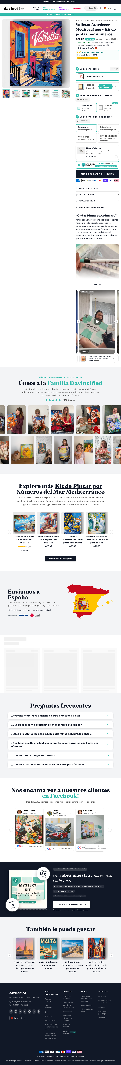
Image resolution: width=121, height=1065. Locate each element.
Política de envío (47, 1061)
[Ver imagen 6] (56, 93)
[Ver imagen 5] (46, 93)
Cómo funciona (48, 1006)
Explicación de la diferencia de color (51, 1026)
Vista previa (84, 99)
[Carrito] (114, 8)
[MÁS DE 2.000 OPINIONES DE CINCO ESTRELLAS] (60, 434)
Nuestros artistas (66, 1025)
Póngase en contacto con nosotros (86, 998)
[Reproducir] (97, 322)
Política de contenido (80, 1061)
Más (96, 8)
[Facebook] (11, 1011)
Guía (113, 69)
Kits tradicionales (64, 8)
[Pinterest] (29, 1011)
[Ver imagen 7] (65, 93)
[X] (34, 1011)
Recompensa (50, 1020)
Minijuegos (77, 8)
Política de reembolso (63, 1061)
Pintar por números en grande (68, 1017)
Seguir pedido (86, 1005)
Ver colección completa (60, 558)
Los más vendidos (36, 8)
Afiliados (101, 1007)
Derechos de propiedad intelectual (102, 1061)
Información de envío (87, 1010)
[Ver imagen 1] (6, 93)
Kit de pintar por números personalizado (68, 1004)
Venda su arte (69, 1032)
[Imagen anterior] (5, 53)
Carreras (102, 1017)
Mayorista (102, 996)
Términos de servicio (31, 1061)
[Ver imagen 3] (26, 93)
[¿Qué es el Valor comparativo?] (118, 39)
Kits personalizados (49, 8)
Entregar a (86, 48)
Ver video (85, 351)
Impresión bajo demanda (104, 1001)
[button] (97, 152)
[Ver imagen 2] (16, 93)
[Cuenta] (100, 8)
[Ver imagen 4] (36, 93)
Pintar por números (67, 997)
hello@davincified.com (21, 1001)
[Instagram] (15, 1011)
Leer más (97, 284)
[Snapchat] (38, 1011)
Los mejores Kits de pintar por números (50, 1035)
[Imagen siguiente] (66, 53)
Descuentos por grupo (103, 1012)
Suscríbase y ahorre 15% (69, 904)
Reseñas (48, 1016)
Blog (46, 1012)
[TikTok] (24, 1011)
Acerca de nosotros (49, 1000)
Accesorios (67, 1011)
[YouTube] (20, 1011)
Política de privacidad (14, 1061)
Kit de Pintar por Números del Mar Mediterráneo (101, 20)
